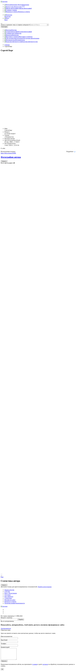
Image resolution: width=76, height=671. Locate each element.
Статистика (8, 598)
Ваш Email (4, 640)
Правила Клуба (9, 590)
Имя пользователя (6, 636)
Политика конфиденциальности (14, 603)
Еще (2, 577)
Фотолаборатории (23, 4)
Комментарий (5, 647)
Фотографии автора (11, 157)
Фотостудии (19, 6)
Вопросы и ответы (24, 11)
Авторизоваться (6, 628)
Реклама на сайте (9, 600)
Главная (6, 45)
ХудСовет (7, 595)
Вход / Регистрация (10, 593)
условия (34, 664)
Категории (4, 26)
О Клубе (7, 591)
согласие (45, 664)
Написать (4, 661)
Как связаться (8, 596)
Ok (2, 669)
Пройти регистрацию (45, 587)
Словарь (14, 10)
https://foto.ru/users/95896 (8, 153)
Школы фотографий (25, 8)
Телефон (3, 643)
